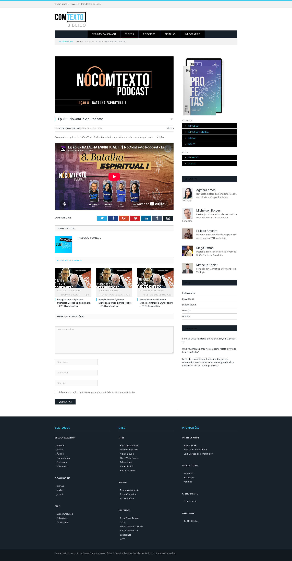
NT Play (186, 316)
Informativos (63, 466)
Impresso (192, 125)
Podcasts (149, 34)
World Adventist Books (131, 526)
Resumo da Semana (104, 34)
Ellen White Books (129, 457)
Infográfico (192, 34)
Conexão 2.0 (126, 466)
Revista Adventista (129, 445)
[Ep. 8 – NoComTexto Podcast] (114, 85)
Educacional (126, 462)
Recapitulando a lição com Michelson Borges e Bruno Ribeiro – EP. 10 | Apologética (73, 302)
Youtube (188, 481)
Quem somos (62, 3)
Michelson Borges (71, 290)
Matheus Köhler (206, 265)
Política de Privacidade (195, 449)
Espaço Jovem (189, 304)
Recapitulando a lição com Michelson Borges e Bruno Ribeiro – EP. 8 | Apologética (156, 302)
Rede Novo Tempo (129, 518)
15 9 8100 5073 (191, 520)
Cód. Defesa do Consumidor (198, 453)
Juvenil (60, 494)
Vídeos (129, 34)
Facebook (189, 473)
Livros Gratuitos (65, 513)
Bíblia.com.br (188, 292)
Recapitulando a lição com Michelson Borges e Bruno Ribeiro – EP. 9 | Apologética (115, 302)
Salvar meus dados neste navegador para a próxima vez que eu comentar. (97, 392)
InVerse (75, 3)
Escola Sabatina (128, 494)
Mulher (60, 490)
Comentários (63, 457)
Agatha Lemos (206, 190)
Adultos (60, 445)
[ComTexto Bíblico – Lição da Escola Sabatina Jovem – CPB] (70, 19)
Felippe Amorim (206, 231)
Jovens (60, 449)
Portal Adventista (129, 530)
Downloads (62, 522)
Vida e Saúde (127, 453)
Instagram (189, 477)
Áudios (60, 453)
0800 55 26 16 (190, 501)
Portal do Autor (128, 470)
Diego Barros (204, 248)
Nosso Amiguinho (129, 449)
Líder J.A (186, 310)
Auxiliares (62, 462)
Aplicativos (62, 518)
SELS (122, 522)
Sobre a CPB (190, 445)
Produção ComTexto (70, 128)
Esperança (125, 534)
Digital (190, 137)
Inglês (190, 144)
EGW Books (188, 298)
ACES (122, 539)
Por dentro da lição (91, 3)
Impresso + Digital (197, 131)
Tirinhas (170, 34)
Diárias (60, 485)
